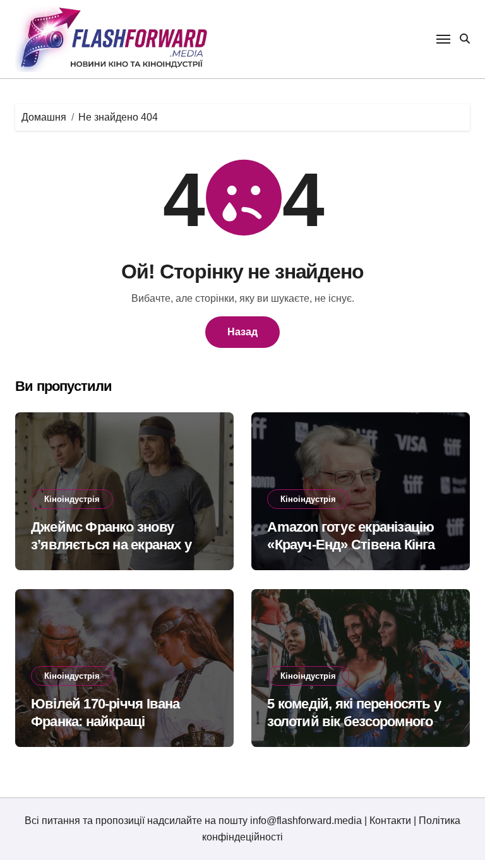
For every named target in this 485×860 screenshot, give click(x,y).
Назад (242, 331)
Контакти (390, 820)
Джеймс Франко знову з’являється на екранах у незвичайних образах (111, 545)
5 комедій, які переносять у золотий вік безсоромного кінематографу (354, 722)
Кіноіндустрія (72, 499)
